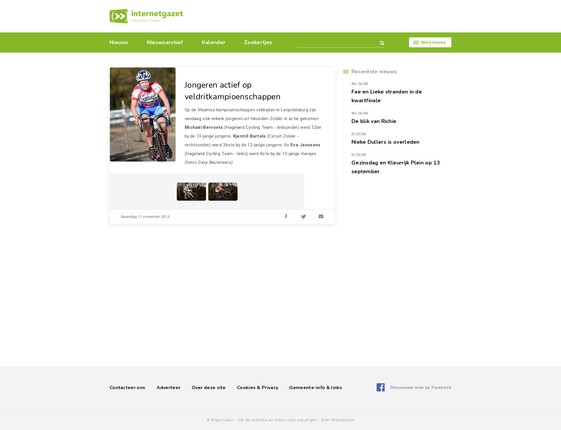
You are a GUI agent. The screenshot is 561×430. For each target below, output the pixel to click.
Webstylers (342, 420)
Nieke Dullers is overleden (386, 141)
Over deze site (209, 387)
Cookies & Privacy (257, 387)
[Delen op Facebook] (286, 216)
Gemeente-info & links (315, 387)
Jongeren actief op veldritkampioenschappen (232, 90)
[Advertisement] (320, 16)
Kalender (213, 42)
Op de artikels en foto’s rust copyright (277, 420)
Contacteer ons (127, 387)
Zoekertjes (258, 42)
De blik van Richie (374, 121)
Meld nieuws (433, 42)
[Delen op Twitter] (303, 216)
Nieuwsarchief (165, 42)
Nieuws (119, 42)
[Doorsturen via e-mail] (321, 216)
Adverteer (169, 387)
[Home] (146, 16)
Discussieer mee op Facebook (420, 387)
